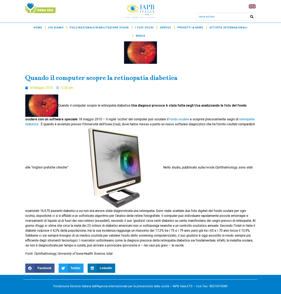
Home (38, 27)
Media (140, 35)
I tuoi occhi (144, 27)
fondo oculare (179, 119)
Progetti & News (190, 27)
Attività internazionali (228, 27)
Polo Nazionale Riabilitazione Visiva (99, 27)
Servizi (165, 27)
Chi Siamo (56, 27)
